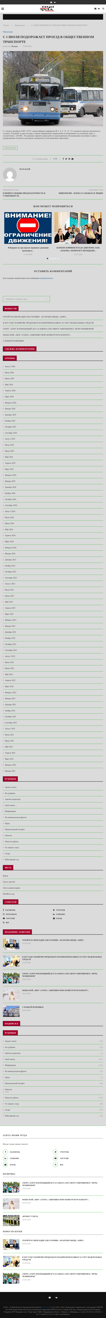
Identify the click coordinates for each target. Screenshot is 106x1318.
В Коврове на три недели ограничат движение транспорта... (28, 249)
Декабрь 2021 (10, 704)
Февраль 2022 (10, 692)
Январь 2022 (10, 698)
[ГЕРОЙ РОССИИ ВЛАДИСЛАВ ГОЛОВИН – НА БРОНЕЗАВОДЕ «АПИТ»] (11, 944)
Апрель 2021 (10, 752)
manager (14, 46)
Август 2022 (10, 656)
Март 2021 (9, 759)
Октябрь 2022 (10, 644)
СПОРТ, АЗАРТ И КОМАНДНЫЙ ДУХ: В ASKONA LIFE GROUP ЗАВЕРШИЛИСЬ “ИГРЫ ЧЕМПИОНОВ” (48, 328)
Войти (5, 875)
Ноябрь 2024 (10, 493)
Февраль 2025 (10, 475)
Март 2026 (9, 396)
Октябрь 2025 (10, 426)
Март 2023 (9, 614)
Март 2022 (9, 686)
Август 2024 (10, 511)
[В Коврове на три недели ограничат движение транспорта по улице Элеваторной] (28, 228)
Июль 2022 (9, 662)
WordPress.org (8, 893)
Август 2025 (10, 438)
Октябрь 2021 (10, 716)
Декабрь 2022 (10, 632)
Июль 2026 (9, 372)
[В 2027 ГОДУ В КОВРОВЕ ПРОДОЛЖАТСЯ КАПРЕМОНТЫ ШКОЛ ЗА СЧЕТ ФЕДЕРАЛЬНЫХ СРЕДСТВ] (11, 961)
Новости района (11, 841)
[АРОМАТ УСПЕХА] (11, 1220)
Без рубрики (10, 793)
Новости (8, 835)
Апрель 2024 (10, 535)
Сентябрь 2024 (11, 505)
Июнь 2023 (9, 596)
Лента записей (9, 881)
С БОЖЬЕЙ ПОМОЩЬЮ (13, 340)
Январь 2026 (10, 408)
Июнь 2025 (9, 451)
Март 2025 (9, 469)
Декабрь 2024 (10, 487)
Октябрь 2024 (10, 499)
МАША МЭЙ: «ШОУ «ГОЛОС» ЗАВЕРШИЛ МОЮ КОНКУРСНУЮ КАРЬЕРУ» (37, 335)
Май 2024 (9, 529)
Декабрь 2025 (10, 414)
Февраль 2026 (10, 402)
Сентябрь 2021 (11, 722)
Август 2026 (10, 366)
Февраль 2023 (10, 620)
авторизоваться (46, 278)
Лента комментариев (11, 888)
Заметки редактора (12, 799)
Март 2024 (9, 541)
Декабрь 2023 (10, 559)
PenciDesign (46, 1307)
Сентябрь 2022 (11, 650)
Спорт (7, 853)
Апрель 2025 (10, 463)
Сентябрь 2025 (11, 432)
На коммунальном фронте (15, 817)
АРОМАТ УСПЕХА (30, 1216)
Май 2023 (9, 601)
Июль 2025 (9, 445)
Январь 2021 (10, 771)
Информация (20, 25)
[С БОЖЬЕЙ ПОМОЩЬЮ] (11, 1011)
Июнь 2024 (9, 523)
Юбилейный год (12, 859)
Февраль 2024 (10, 547)
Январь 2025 (10, 481)
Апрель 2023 (10, 608)
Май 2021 (9, 746)
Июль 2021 (9, 734)
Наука (7, 823)
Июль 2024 (9, 517)
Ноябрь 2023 (10, 565)
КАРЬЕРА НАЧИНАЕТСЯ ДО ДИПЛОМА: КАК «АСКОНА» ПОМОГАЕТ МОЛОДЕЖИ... (78, 249)
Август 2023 (10, 583)
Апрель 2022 (10, 680)
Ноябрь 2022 (10, 638)
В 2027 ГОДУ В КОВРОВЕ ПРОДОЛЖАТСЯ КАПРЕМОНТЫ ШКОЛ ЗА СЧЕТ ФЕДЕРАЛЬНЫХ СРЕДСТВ (48, 322)
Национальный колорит (15, 829)
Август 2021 (10, 728)
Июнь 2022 (9, 668)
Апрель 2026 (10, 390)
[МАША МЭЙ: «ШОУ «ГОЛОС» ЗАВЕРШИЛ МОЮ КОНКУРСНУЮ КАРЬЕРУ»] (11, 994)
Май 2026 (9, 384)
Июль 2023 (9, 589)
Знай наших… (11, 805)
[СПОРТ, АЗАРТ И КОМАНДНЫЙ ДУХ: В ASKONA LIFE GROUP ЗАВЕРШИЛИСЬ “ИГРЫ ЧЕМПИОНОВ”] (11, 977)
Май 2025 (9, 457)
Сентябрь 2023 (11, 577)
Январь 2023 (10, 626)
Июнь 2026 (9, 378)
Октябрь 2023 (10, 571)
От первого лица (12, 847)
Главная (6, 25)
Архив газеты (10, 787)
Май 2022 (9, 674)
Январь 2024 (10, 553)
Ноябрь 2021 (10, 710)
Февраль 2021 (10, 764)
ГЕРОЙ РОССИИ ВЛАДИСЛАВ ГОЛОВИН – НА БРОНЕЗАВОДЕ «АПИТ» (34, 316)
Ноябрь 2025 (10, 420)
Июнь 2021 (9, 740)
